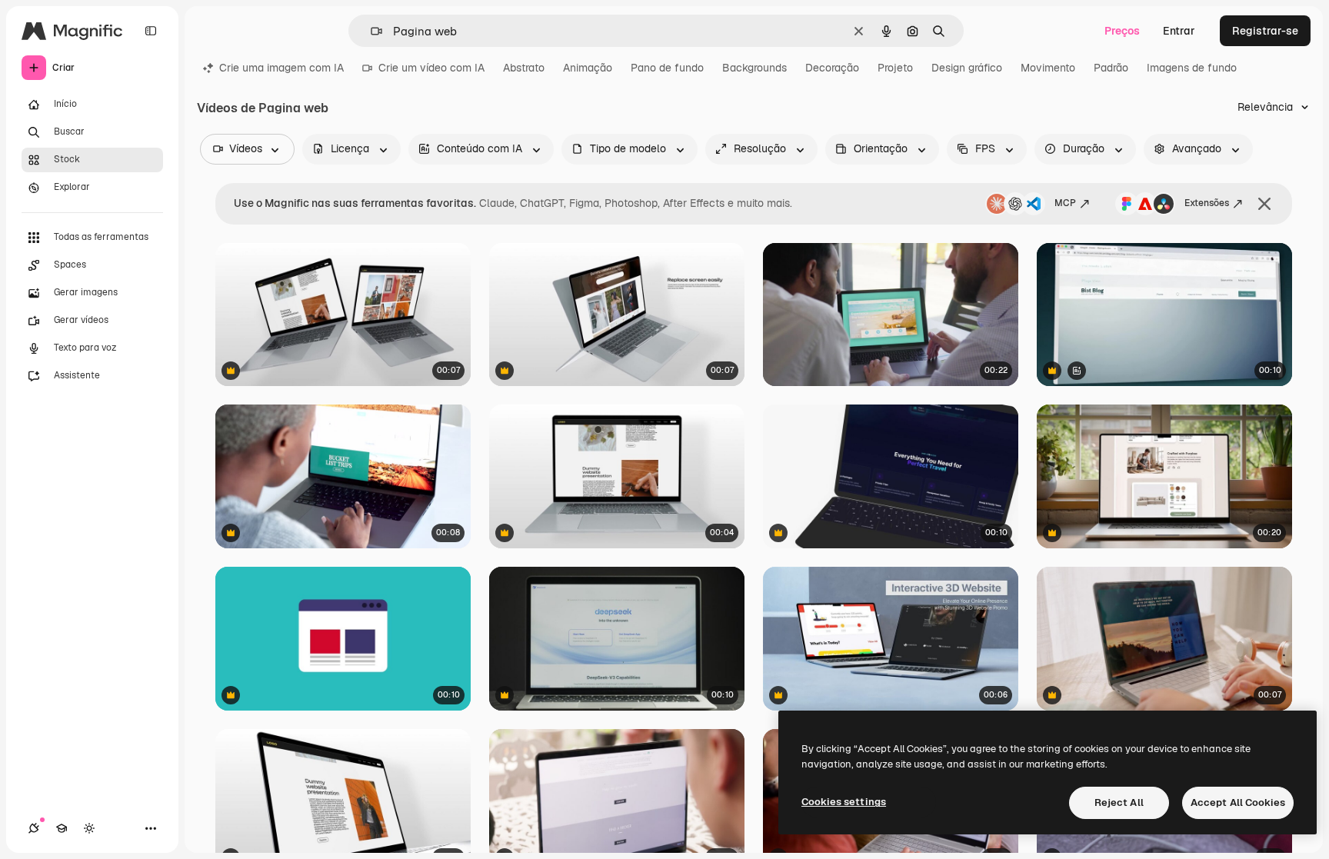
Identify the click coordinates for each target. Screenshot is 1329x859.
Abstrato (524, 68)
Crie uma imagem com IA (281, 68)
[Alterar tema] (89, 828)
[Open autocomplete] (370, 31)
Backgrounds (754, 68)
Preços (1122, 31)
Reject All (1119, 802)
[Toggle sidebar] (150, 30)
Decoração (832, 68)
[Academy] (61, 828)
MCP (1065, 203)
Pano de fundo (667, 68)
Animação (587, 68)
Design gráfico (966, 68)
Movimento (1048, 68)
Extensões (1206, 203)
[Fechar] (1264, 204)
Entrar (1179, 31)
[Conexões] (34, 828)
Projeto (895, 68)
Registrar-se (1265, 31)
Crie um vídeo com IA (431, 68)
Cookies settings (843, 801)
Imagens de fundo (1192, 68)
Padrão (1111, 68)
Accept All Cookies (1238, 802)
